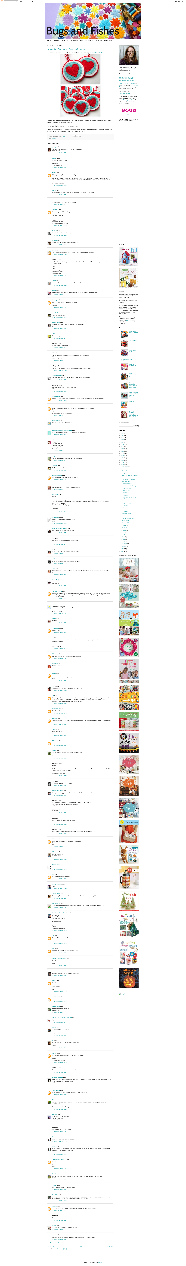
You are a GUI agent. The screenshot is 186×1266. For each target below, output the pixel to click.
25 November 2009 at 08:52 (59, 523)
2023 (122, 433)
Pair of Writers (56, 1090)
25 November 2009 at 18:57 (59, 735)
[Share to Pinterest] (80, 136)
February (124, 543)
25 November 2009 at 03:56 (59, 391)
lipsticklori (55, 663)
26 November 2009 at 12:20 (59, 991)
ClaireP (54, 729)
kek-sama (54, 465)
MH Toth (54, 190)
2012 (122, 458)
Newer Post (51, 1246)
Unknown (54, 654)
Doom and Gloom (126, 523)
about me (124, 74)
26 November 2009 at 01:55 (59, 966)
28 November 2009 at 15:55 (59, 1141)
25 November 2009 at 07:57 (59, 479)
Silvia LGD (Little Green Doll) (59, 528)
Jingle (53, 686)
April (123, 539)
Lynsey (54, 147)
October (124, 525)
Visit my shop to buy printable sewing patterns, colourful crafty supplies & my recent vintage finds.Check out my (128, 80)
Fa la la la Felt (125, 473)
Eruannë (54, 1137)
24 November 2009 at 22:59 (59, 225)
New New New (126, 481)
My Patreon (74, 40)
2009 (122, 464)
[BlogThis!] (75, 136)
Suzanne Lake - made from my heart (62, 1017)
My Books (99, 40)
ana (53, 695)
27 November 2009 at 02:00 (59, 1062)
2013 (122, 455)
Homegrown (125, 495)
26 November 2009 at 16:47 (59, 1012)
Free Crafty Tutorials (86, 40)
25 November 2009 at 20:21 (59, 824)
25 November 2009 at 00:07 (59, 245)
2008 (122, 549)
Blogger (100, 1262)
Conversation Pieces (57, 790)
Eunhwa (54, 618)
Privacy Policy (108, 40)
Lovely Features (126, 503)
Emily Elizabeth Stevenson (59, 1159)
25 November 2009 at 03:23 (59, 380)
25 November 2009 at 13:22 (59, 599)
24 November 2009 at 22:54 (59, 204)
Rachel (54, 200)
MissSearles (55, 494)
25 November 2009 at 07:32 (59, 460)
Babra (53, 971)
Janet (53, 781)
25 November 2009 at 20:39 (59, 846)
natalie (54, 333)
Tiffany (54, 280)
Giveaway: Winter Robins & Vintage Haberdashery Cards (133, 394)
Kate (53, 250)
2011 (122, 460)
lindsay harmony (56, 884)
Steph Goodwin (56, 1006)
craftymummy (56, 997)
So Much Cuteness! (127, 516)
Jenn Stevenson (56, 396)
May (123, 537)
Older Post (110, 1246)
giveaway (54, 138)
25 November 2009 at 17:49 (59, 724)
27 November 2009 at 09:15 (59, 1072)
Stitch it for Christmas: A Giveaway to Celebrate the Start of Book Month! (133, 414)
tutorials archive (131, 83)
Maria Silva (55, 1195)
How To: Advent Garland (128, 479)
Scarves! (124, 471)
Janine (54, 568)
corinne (54, 1235)
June (123, 534)
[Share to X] (76, 136)
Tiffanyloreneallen (57, 375)
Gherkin (54, 1174)
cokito (53, 440)
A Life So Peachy (56, 313)
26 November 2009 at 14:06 (59, 1001)
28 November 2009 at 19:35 (59, 1154)
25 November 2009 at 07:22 (59, 450)
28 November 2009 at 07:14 (59, 1122)
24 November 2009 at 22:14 (59, 153)
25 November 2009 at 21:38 (59, 869)
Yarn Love (124, 507)
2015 (122, 451)
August (124, 530)
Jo (52, 549)
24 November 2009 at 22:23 (59, 185)
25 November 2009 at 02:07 (59, 360)
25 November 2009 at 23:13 (59, 907)
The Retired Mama (57, 591)
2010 (122, 462)
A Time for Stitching (57, 1077)
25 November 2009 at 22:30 (59, 888)
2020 (122, 440)
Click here (129, 320)
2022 (122, 435)
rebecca (54, 158)
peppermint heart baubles (97, 53)
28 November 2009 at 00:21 (59, 1109)
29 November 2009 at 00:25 (59, 1180)
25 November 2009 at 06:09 (59, 415)
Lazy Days (125, 505)
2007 (122, 551)
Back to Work (125, 520)
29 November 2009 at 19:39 (59, 1229)
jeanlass (54, 1225)
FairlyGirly (55, 456)
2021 (122, 437)
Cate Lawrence (56, 903)
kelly (53, 874)
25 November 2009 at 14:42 (59, 632)
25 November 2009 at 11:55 (59, 574)
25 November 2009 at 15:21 (59, 658)
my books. (132, 74)
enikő (53, 559)
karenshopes (55, 517)
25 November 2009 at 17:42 (59, 713)
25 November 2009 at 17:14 (59, 703)
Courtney (54, 300)
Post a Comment (54, 1243)
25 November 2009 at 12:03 (59, 586)
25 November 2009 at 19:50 (59, 795)
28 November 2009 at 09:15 (59, 1131)
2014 (122, 453)
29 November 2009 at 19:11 (59, 1220)
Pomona (54, 750)
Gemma (54, 980)
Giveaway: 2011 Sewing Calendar (133, 332)
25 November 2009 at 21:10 (59, 859)
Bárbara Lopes (56, 322)
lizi (52, 1040)
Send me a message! (124, 93)
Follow (129, 115)
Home (49, 40)
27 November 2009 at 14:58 (59, 1094)
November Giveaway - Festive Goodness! (66, 49)
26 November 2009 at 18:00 (59, 1035)
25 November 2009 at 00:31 (59, 275)
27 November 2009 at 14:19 (59, 1085)
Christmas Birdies (126, 490)
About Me (65, 40)
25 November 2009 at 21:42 (59, 879)
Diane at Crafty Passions (59, 958)
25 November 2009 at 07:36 (59, 470)
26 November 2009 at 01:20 (59, 953)
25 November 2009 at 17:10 (59, 690)
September (125, 528)
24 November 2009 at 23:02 (59, 235)
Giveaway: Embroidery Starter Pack (133, 375)
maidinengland (56, 708)
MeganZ (54, 1027)
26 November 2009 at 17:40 (59, 1022)
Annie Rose (55, 209)
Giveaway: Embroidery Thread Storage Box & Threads (133, 385)
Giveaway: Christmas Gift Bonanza (132, 365)
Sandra (54, 673)
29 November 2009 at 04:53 (59, 1189)
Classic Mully (55, 580)
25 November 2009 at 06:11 (59, 425)
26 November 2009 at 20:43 (59, 1048)
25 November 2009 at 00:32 (59, 285)
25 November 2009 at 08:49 (59, 512)
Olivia (53, 948)
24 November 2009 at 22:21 (59, 167)
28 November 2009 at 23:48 (59, 1168)
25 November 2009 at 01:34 (59, 328)
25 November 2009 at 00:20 (59, 254)
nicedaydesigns (56, 604)
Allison (54, 290)
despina (54, 1053)
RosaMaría (55, 240)
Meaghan (54, 230)
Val (52, 1100)
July (123, 532)
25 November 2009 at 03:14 (59, 370)
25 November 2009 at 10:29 (59, 553)
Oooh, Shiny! (125, 501)
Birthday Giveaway (133, 402)
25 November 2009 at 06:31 (59, 434)
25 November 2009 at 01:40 (59, 338)
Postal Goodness (126, 488)
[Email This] (73, 136)
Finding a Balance (127, 483)
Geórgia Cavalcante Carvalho (60, 913)
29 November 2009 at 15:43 (59, 1210)
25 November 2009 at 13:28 (59, 623)
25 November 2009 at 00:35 (59, 294)
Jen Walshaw (55, 628)
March (124, 541)
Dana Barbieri (55, 864)
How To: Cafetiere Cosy (128, 518)
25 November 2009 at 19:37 (59, 776)
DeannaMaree (56, 420)
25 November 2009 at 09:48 (59, 544)
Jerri (53, 935)
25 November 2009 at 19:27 (59, 745)
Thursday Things (126, 513)
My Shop (56, 40)
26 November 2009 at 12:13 (59, 975)
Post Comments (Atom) (61, 1249)
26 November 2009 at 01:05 (59, 930)
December (125, 466)
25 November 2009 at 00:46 (59, 307)
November (125, 469)
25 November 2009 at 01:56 (59, 347)
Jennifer (54, 1185)
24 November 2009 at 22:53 (59, 195)
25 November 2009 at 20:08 (59, 813)
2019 (122, 442)
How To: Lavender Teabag (129, 486)
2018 (122, 444)
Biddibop (54, 1206)
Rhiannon (54, 852)
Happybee (54, 1114)
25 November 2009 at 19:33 (59, 758)
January (124, 546)
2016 (122, 449)
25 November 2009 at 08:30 (59, 489)
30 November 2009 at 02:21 (59, 1239)
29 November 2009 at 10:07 (59, 1201)
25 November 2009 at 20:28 (59, 834)
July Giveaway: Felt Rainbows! (132, 341)
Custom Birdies (126, 492)
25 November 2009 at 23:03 (59, 898)
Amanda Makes (56, 893)
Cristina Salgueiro (57, 475)
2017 (122, 446)
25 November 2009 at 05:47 (59, 401)
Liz (52, 485)
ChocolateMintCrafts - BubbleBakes (62, 430)
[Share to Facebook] (78, 136)
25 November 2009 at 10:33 (59, 563)
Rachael (54, 172)
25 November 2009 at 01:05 (59, 317)
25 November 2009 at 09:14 (59, 533)
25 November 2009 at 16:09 (59, 668)
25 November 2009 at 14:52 (59, 648)
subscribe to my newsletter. (126, 100)
